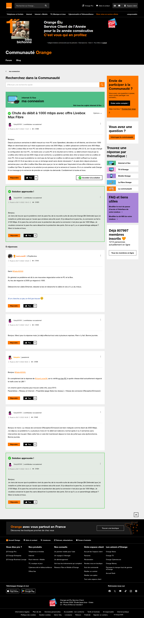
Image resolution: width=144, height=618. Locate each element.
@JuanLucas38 (41, 378)
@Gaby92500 (17, 271)
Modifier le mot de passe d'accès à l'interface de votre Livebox (119, 209)
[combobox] (52, 84)
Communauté (29, 52)
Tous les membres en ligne (122, 253)
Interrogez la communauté (122, 137)
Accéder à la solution (91, 178)
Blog (18, 60)
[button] (100, 123)
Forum (9, 60)
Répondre (14, 178)
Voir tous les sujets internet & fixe (87, 105)
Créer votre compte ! (119, 103)
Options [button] (96, 113)
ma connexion (14, 71)
